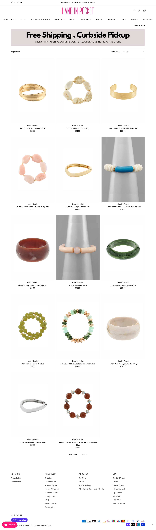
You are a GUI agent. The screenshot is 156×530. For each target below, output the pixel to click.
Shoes (98, 19)
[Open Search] (135, 11)
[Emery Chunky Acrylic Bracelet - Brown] (33, 247)
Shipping (48, 478)
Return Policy (16, 478)
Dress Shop (59, 19)
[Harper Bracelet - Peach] (78, 247)
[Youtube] (20, 2)
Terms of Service (51, 503)
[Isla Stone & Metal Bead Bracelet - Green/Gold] (78, 326)
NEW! (23, 19)
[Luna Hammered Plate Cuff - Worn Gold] (123, 90)
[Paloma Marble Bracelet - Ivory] (78, 90)
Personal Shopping (120, 503)
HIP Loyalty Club (119, 489)
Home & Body (111, 19)
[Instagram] (14, 2)
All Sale (134, 19)
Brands (124, 19)
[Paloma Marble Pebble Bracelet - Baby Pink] (33, 169)
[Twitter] (17, 2)
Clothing (72, 19)
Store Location (50, 482)
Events (81, 482)
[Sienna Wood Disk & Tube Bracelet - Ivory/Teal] (123, 169)
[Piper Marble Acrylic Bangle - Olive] (123, 247)
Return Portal (16, 482)
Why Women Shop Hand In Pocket (91, 489)
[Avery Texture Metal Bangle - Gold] (33, 90)
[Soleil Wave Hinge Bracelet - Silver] (33, 404)
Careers (115, 482)
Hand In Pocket (30, 525)
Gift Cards (116, 500)
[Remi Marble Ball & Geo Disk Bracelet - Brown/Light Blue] (78, 404)
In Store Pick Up (51, 485)
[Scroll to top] (152, 524)
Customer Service (51, 493)
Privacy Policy (50, 496)
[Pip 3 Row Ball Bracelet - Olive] (33, 326)
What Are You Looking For (40, 19)
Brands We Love (9, 19)
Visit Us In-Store (85, 485)
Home (136, 25)
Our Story (82, 478)
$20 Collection (147, 19)
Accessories (85, 19)
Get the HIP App (119, 478)
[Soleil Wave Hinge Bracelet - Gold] (78, 169)
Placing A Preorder (52, 489)
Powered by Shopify (44, 525)
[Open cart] (144, 11)
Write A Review (118, 485)
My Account (117, 493)
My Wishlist (117, 496)
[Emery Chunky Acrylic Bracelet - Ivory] (123, 326)
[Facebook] (12, 2)
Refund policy (50, 507)
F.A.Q (47, 500)
